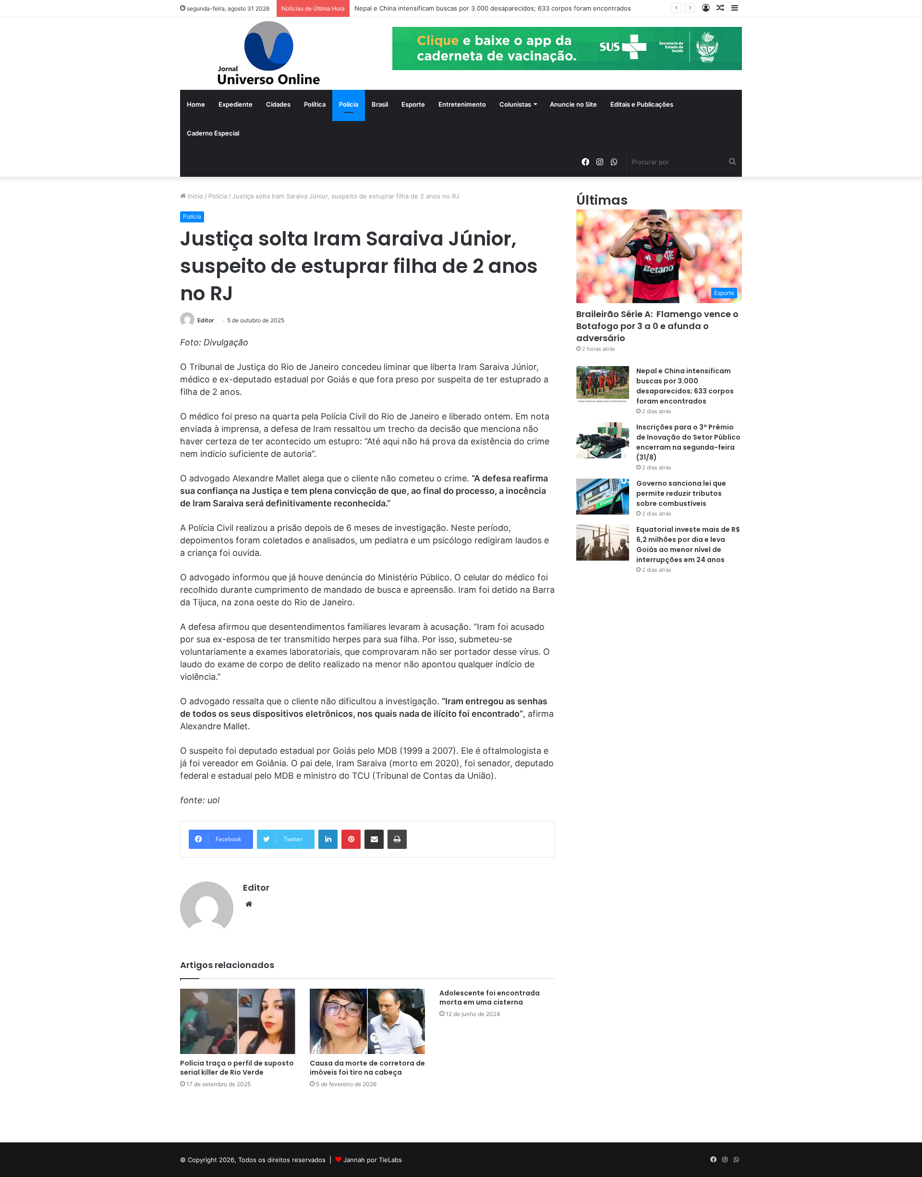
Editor (205, 320)
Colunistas (515, 104)
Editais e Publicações (641, 104)
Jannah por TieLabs (372, 1160)
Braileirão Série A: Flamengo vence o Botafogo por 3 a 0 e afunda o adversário (657, 326)
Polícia (348, 104)
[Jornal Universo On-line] (269, 53)
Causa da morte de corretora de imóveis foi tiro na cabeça (367, 1067)
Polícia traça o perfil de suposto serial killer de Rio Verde (237, 1067)
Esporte (413, 104)
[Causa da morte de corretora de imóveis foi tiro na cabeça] (367, 1021)
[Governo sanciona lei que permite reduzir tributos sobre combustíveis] (602, 496)
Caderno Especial (213, 133)
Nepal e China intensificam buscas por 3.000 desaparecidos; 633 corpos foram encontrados (492, 8)
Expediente (235, 104)
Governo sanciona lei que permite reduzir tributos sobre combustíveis (681, 493)
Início (194, 196)
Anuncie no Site (573, 104)
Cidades (278, 104)
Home (196, 104)
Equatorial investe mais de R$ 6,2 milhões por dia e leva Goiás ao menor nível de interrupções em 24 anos (688, 544)
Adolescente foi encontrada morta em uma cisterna (489, 997)
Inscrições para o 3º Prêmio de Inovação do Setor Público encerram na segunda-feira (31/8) (688, 442)
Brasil (380, 104)
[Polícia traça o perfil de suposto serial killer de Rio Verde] (237, 1021)
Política (315, 104)
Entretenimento (462, 104)
